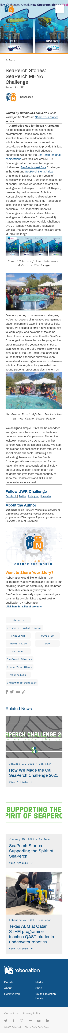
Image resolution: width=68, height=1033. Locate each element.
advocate (18, 620)
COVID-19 (47, 635)
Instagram (33, 496)
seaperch (18, 651)
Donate (8, 982)
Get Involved (12, 994)
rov (47, 643)
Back (12, 60)
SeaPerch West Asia (33, 167)
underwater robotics (22, 682)
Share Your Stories (46, 117)
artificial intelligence (24, 628)
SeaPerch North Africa (38, 171)
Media (39, 982)
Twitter (22, 496)
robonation (26, 97)
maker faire (18, 643)
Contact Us (11, 1013)
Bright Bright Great (40, 1027)
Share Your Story (19, 667)
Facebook (11, 496)
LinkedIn (46, 496)
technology (18, 675)
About (8, 988)
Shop (38, 988)
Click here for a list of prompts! (24, 606)
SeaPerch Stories (19, 659)
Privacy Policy (31, 1013)
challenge (18, 635)
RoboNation (17, 1027)
